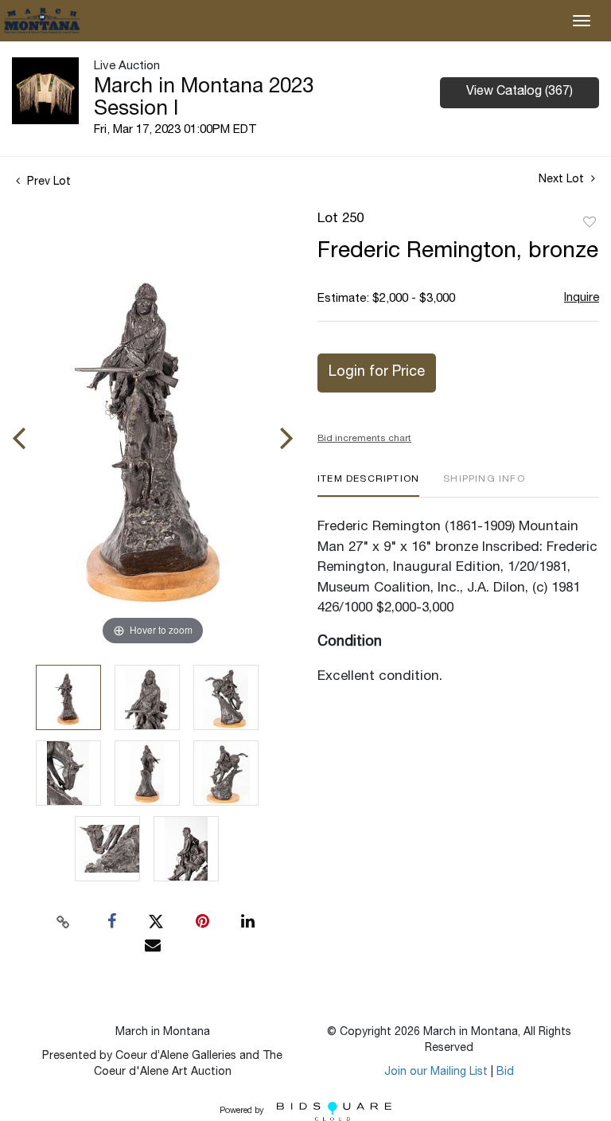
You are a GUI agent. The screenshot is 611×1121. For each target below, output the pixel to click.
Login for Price (377, 372)
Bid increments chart (364, 438)
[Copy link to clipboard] (63, 922)
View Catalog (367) (519, 92)
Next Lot (563, 180)
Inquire (581, 298)
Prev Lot (47, 182)
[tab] (368, 485)
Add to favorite (589, 223)
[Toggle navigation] (581, 20)
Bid (505, 1072)
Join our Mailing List (436, 1072)
